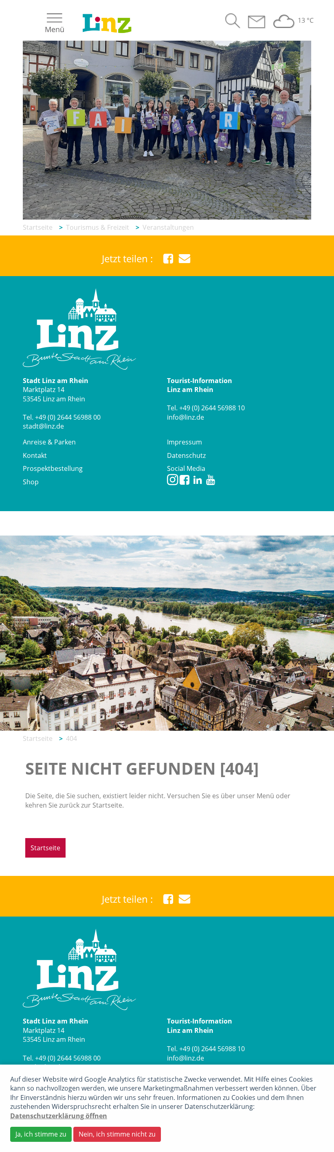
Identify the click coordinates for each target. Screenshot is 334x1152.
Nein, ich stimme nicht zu (117, 1134)
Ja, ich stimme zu (40, 1134)
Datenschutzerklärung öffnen (58, 1115)
